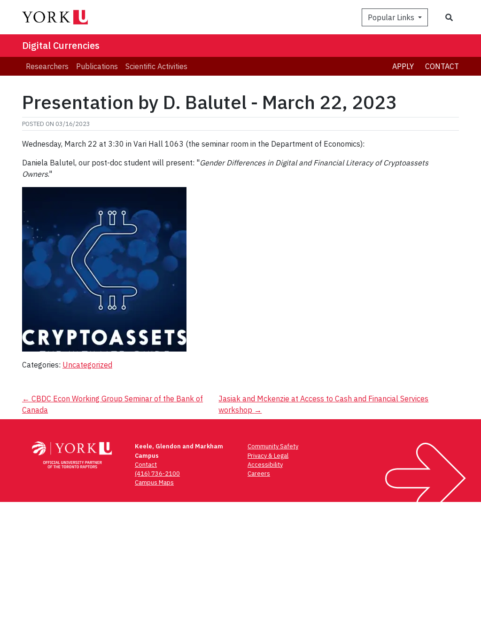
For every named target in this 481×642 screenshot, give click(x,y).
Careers (259, 474)
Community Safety (273, 446)
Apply (403, 66)
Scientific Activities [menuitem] (156, 66)
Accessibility (265, 465)
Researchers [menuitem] (47, 66)
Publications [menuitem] (97, 66)
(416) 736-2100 (157, 474)
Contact (442, 66)
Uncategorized (87, 364)
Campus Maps (154, 482)
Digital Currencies (61, 45)
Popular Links (392, 17)
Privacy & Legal (268, 456)
